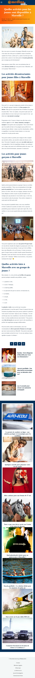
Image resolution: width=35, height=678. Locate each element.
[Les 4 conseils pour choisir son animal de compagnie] (9, 388)
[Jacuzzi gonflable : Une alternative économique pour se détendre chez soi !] (9, 372)
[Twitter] (15, 344)
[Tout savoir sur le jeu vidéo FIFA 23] (17, 601)
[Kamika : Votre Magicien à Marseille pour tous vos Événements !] (9, 355)
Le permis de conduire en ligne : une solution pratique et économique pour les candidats (17, 434)
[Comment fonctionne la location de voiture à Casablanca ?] (17, 630)
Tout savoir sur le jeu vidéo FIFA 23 (17, 617)
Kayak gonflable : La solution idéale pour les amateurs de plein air (17, 587)
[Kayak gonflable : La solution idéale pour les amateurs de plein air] (17, 570)
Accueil (3, 19)
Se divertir (8, 19)
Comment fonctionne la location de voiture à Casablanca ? (17, 646)
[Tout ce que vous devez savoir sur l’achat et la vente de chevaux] (17, 509)
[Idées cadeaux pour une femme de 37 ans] (17, 480)
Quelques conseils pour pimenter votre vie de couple (17, 465)
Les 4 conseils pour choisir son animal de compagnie (24, 388)
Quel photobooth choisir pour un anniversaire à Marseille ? (17, 556)
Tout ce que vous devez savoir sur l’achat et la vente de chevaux (17, 525)
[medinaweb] (17, 2)
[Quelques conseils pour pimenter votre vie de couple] (17, 449)
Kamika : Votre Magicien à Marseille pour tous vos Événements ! (25, 355)
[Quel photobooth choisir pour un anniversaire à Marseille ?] (17, 540)
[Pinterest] (19, 344)
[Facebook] (11, 344)
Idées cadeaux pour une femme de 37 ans (17, 495)
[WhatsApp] (23, 344)
